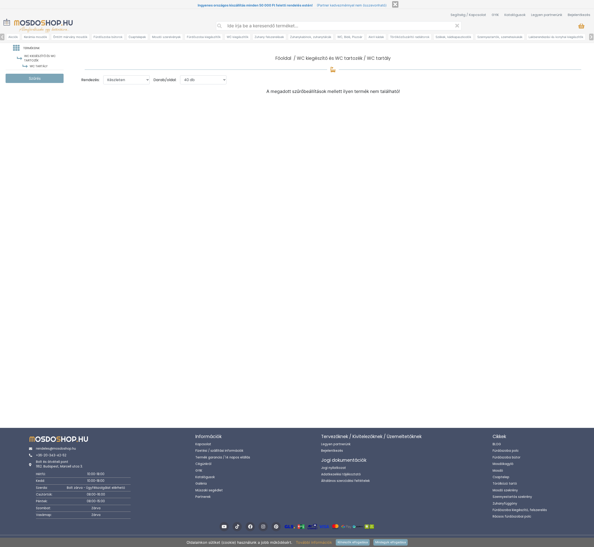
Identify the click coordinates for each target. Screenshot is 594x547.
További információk (314, 542)
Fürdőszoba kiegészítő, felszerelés (520, 510)
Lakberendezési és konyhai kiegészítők (556, 37)
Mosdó (498, 470)
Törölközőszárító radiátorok (409, 37)
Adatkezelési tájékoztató (341, 474)
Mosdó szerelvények (166, 37)
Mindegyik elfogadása (390, 542)
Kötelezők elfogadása (353, 542)
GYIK (495, 15)
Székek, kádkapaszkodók (453, 37)
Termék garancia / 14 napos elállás (222, 457)
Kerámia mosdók (35, 37)
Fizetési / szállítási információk (219, 450)
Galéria (201, 483)
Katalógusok (515, 15)
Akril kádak (376, 37)
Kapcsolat (203, 444)
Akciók (13, 37)
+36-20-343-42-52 (51, 455)
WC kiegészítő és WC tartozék (329, 58)
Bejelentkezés (579, 15)
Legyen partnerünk (546, 15)
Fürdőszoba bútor (506, 457)
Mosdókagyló (503, 464)
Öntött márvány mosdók (70, 37)
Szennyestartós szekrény (512, 497)
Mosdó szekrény (505, 490)
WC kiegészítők (238, 37)
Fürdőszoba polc (506, 450)
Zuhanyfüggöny (505, 503)
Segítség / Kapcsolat (468, 15)
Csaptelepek (137, 37)
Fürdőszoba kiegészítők (204, 37)
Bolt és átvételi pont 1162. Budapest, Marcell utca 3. (59, 464)
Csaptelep (501, 477)
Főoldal (283, 58)
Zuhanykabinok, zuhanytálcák (310, 37)
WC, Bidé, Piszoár (349, 37)
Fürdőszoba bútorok (108, 37)
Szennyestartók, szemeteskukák (500, 37)
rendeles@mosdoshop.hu (56, 448)
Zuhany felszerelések (269, 37)
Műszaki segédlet (209, 490)
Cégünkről (203, 464)
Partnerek (203, 497)
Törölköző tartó (505, 483)
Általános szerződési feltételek (345, 481)
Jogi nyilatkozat (333, 468)
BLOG (497, 444)
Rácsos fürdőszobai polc (512, 516)
